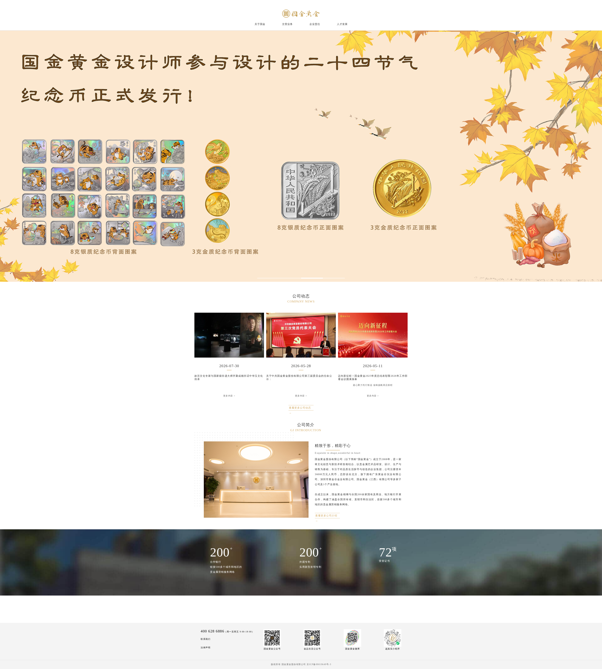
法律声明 (205, 647)
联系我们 (205, 639)
